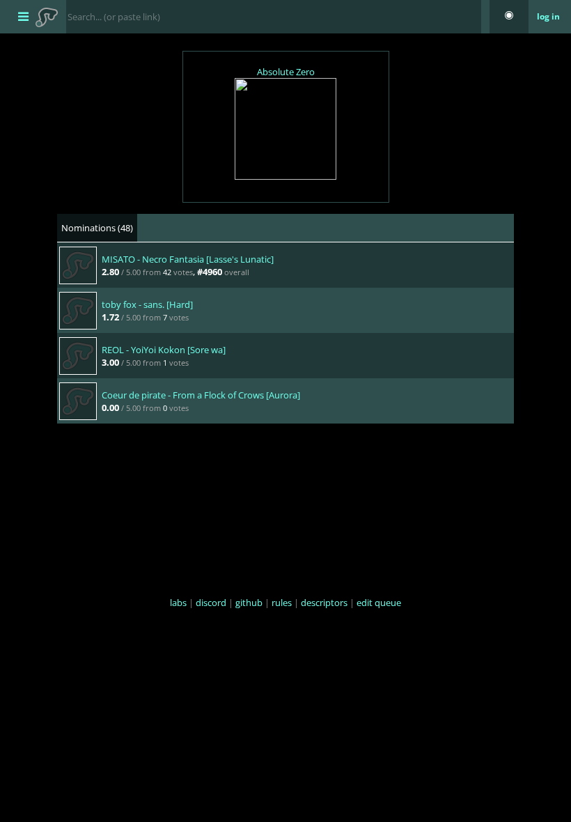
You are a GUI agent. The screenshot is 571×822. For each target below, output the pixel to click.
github (249, 602)
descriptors (324, 602)
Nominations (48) (97, 228)
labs (178, 602)
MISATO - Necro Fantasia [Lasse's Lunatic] (188, 259)
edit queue (379, 602)
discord (211, 602)
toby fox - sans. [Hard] (147, 304)
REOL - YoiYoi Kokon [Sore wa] (164, 349)
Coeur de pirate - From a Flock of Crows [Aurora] (201, 395)
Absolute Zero (286, 71)
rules (282, 602)
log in (548, 16)
